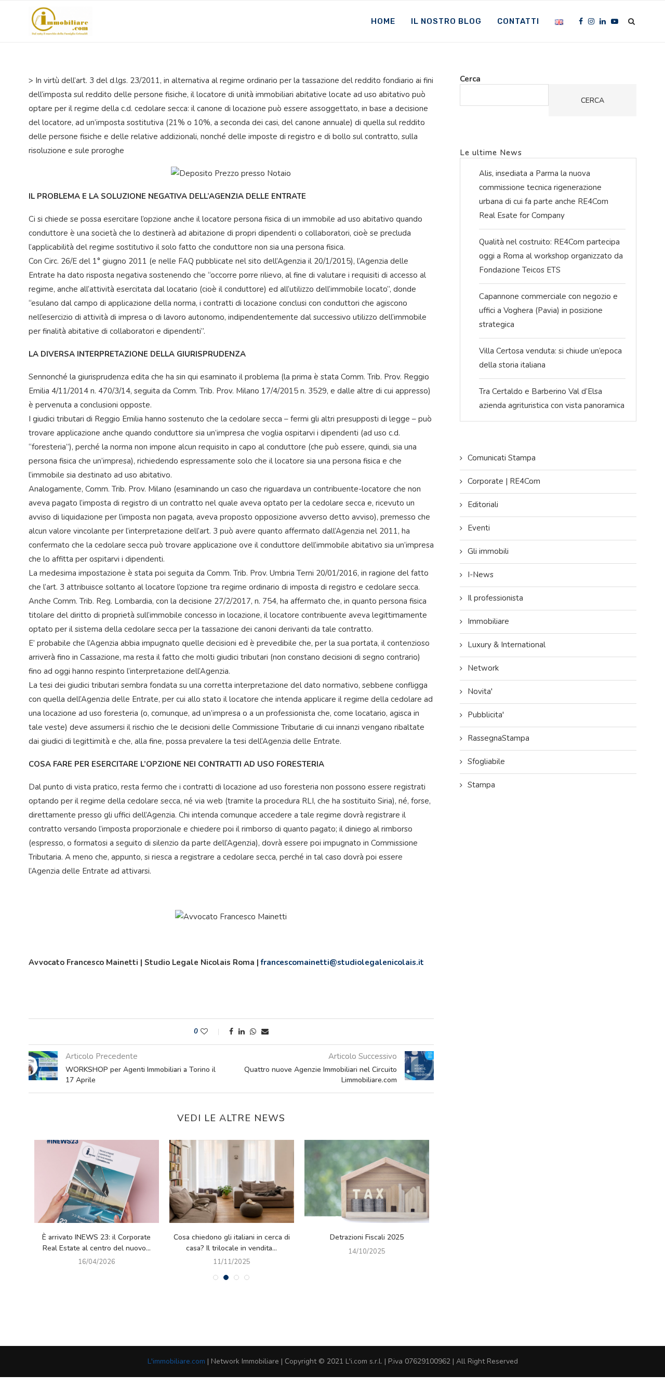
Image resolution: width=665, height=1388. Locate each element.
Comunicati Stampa (502, 458)
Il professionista (495, 598)
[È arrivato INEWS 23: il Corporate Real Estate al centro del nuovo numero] (96, 1181)
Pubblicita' (486, 715)
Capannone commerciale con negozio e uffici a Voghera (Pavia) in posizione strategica (548, 310)
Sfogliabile (486, 761)
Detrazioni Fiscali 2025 (367, 1237)
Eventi (479, 528)
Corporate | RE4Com (504, 481)
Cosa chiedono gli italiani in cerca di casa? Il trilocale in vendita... (232, 1242)
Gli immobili (488, 551)
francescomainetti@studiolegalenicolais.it (342, 962)
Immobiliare (488, 621)
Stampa (481, 785)
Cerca (470, 79)
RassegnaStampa (498, 738)
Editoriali (483, 504)
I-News (481, 574)
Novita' (480, 691)
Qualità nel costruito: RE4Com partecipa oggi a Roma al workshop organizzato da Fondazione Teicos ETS (551, 256)
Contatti (518, 21)
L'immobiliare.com (176, 1361)
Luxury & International (507, 644)
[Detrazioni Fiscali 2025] (366, 1181)
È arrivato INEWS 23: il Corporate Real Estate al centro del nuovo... (96, 1242)
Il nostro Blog (446, 21)
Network (483, 668)
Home (383, 21)
